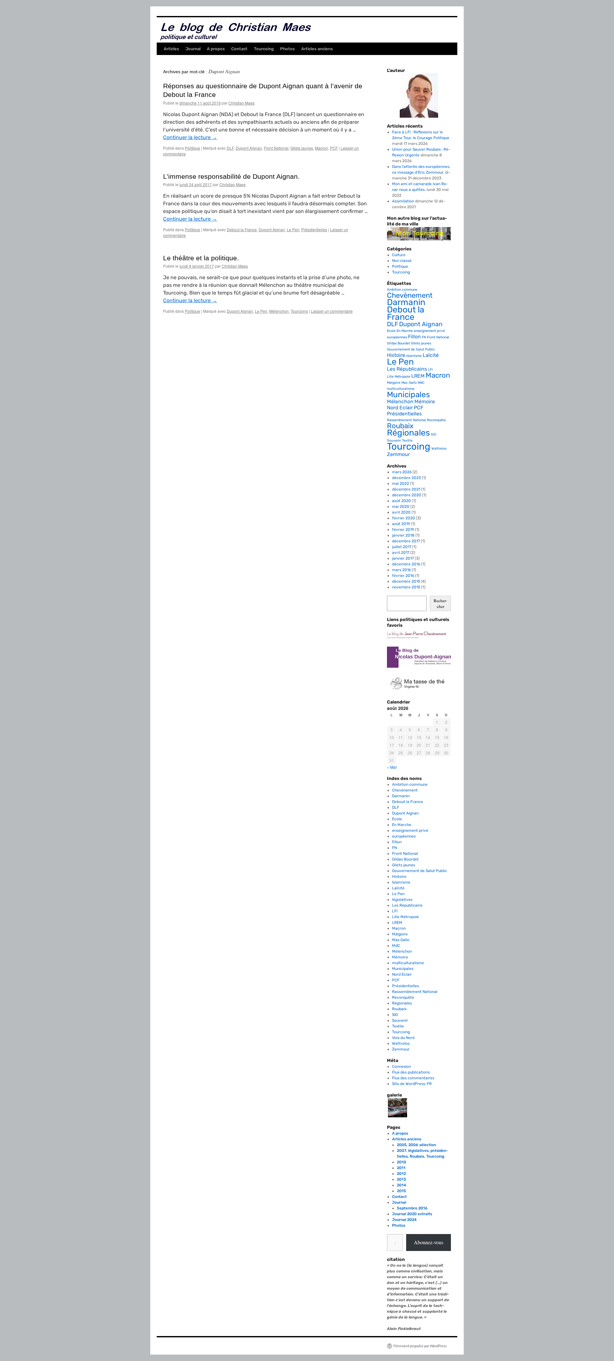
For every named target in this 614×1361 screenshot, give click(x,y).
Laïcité (431, 355)
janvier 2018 (403, 535)
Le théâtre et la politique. (201, 258)
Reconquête (436, 420)
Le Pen (293, 229)
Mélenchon (279, 311)
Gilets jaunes (301, 148)
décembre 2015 (406, 581)
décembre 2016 (406, 564)
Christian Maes (241, 103)
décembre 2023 (406, 478)
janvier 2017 (403, 558)
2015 (401, 1191)
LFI (430, 369)
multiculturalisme (400, 389)
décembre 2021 (406, 489)
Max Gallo (409, 383)
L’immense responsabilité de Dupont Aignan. (231, 176)
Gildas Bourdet (398, 343)
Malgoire (393, 383)
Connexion (401, 1066)
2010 (401, 1162)
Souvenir (394, 440)
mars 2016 (401, 570)
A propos (216, 48)
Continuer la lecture (190, 137)
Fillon (414, 337)
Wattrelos (438, 448)
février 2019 (403, 529)
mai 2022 (400, 483)
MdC (421, 383)
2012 (401, 1173)
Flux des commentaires (413, 1078)
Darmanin (406, 302)
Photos (287, 48)
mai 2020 (400, 506)
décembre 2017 (406, 541)
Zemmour (398, 454)
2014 (401, 1185)
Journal (193, 48)
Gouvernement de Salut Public (411, 349)
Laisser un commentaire (332, 311)
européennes (397, 337)
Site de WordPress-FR (412, 1084)
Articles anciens (317, 48)
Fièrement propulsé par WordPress (420, 1345)
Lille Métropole (398, 376)
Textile (407, 440)
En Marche (405, 331)
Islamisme (414, 356)
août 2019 (401, 524)
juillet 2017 (401, 547)
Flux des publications (411, 1072)
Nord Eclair (400, 408)
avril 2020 (401, 512)
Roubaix (400, 425)
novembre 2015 (406, 587)
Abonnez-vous (428, 1242)
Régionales (408, 433)
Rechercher (440, 603)
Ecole (391, 331)
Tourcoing (264, 48)
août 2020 (401, 501)
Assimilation (403, 201)
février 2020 (403, 518)
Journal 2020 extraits (412, 1214)
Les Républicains (407, 369)
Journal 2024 (404, 1219)
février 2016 (403, 575)
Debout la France (242, 229)
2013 (401, 1179)
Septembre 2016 (412, 1208)
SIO (433, 434)
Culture (398, 255)
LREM (418, 376)
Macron (321, 148)
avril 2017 (400, 552)
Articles (171, 48)
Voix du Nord (403, 1037)
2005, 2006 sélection (416, 1145)
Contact (239, 48)
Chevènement (410, 295)
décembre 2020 (406, 495)
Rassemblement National (406, 420)
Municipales (408, 394)
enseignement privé (429, 331)
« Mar (392, 767)
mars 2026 (402, 472)
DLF (230, 148)
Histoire (396, 355)
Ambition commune (402, 289)
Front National (276, 148)
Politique (192, 148)
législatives (402, 899)
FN (424, 337)
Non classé (402, 260)
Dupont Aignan (249, 148)
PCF (334, 148)
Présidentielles (314, 229)
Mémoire (424, 401)
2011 (401, 1168)
